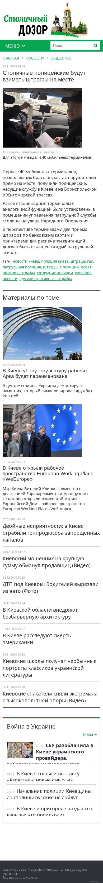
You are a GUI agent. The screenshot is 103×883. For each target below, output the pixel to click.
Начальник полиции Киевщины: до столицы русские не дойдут (50, 794)
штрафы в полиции (61, 266)
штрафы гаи (82, 261)
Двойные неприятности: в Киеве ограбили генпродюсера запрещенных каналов (51, 533)
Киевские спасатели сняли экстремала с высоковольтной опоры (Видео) (50, 697)
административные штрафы (46, 278)
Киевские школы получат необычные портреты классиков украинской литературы (50, 668)
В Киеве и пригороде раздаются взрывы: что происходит (49, 811)
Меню (12, 46)
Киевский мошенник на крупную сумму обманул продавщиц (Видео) (47, 562)
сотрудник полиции (55, 272)
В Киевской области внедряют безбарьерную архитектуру (40, 613)
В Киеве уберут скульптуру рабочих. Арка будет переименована (46, 373)
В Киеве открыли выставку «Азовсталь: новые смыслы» (43, 776)
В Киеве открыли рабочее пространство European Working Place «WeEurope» (48, 473)
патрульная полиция (22, 266)
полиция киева (55, 261)
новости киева (26, 261)
